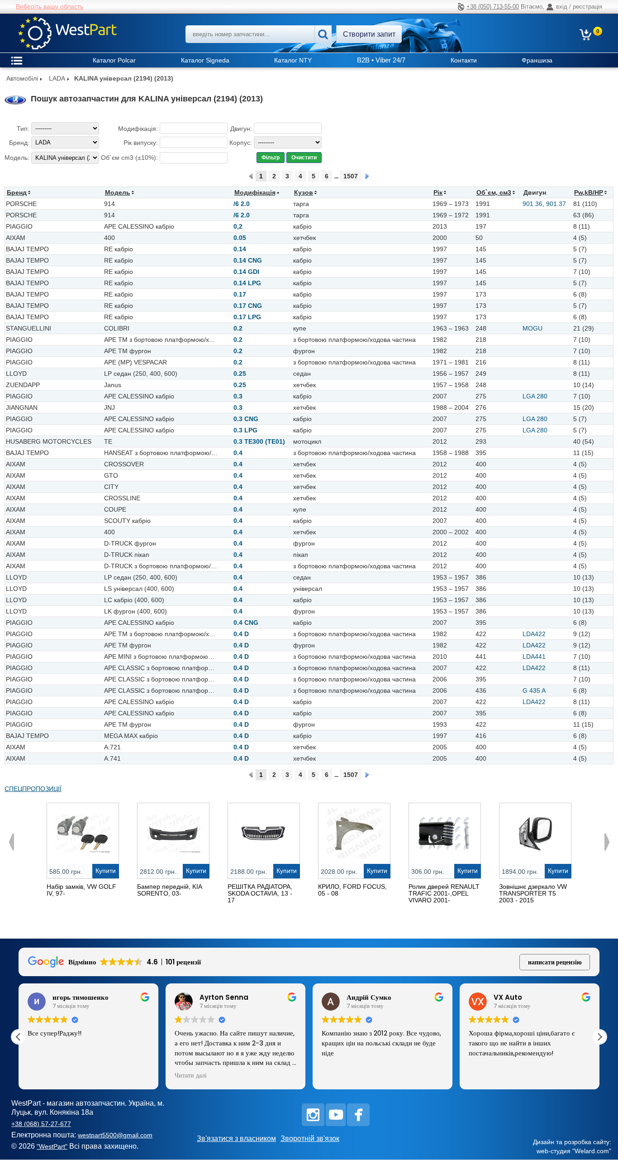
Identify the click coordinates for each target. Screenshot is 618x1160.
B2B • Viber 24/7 (381, 60)
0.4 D (241, 634)
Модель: (17, 157)
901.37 (556, 203)
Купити (105, 870)
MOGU (532, 328)
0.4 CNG (245, 622)
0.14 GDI (246, 271)
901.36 (532, 203)
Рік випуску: (141, 142)
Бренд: (19, 142)
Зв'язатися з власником (236, 1138)
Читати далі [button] (191, 1076)
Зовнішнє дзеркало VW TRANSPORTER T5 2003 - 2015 (533, 893)
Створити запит (369, 34)
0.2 (237, 328)
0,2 (237, 226)
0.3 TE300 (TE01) (259, 441)
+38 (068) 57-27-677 (41, 1123)
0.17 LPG (247, 317)
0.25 (239, 373)
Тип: (23, 128)
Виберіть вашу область (49, 6)
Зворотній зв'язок (309, 1138)
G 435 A (534, 690)
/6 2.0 (241, 203)
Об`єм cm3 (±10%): (129, 157)
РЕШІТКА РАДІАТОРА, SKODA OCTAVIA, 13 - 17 (260, 893)
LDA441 (534, 656)
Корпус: (240, 142)
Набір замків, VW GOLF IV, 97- (81, 890)
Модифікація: (138, 128)
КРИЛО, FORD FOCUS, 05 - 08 (352, 890)
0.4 (237, 452)
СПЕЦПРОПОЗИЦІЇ (33, 788)
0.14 (239, 249)
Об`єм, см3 (493, 192)
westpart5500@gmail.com (115, 1135)
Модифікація (255, 192)
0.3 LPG (245, 430)
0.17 (239, 294)
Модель (117, 192)
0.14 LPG (247, 283)
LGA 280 (535, 396)
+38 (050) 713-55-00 (492, 6)
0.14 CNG (247, 260)
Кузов (303, 192)
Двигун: (241, 128)
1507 (350, 176)
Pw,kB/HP (588, 192)
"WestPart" (52, 1146)
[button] (599, 1037)
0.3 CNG (245, 418)
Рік (437, 192)
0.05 (239, 237)
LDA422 (534, 634)
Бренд (17, 192)
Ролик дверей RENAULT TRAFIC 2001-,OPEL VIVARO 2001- (444, 893)
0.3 (237, 396)
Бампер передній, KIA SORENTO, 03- (169, 890)
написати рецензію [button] (555, 962)
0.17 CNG (247, 305)
